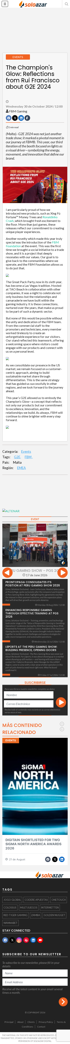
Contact (41, 1026)
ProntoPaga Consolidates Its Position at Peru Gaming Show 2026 (32, 583)
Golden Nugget (54, 915)
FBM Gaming (18, 111)
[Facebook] (5, 940)
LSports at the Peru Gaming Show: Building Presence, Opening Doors (31, 648)
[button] (66, 4)
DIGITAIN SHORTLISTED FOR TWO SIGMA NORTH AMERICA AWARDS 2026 (33, 844)
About (20, 1022)
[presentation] (7, 573)
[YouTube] (40, 940)
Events (26, 451)
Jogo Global (12, 899)
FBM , (29, 457)
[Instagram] (19, 940)
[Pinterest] (26, 940)
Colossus (10, 907)
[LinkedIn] (33, 940)
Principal (8, 1022)
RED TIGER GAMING (15, 915)
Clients (31, 1022)
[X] (12, 940)
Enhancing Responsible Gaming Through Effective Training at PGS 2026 (31, 613)
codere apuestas (36, 899)
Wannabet (11, 922)
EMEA (21, 468)
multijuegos (28, 907)
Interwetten (50, 907)
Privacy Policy (46, 1022)
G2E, (17, 457)
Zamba (35, 915)
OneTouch (59, 899)
